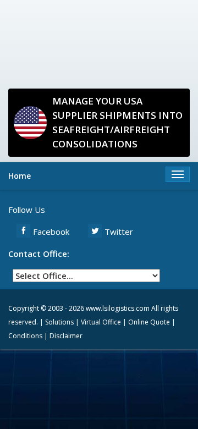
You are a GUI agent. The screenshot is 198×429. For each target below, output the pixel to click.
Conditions (25, 335)
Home (19, 175)
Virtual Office (101, 322)
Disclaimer (66, 335)
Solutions (59, 322)
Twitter (119, 231)
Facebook (51, 231)
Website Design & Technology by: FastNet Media (99, 359)
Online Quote (149, 322)
